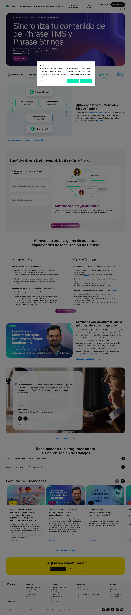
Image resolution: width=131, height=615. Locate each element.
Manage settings (45, 80)
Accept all (86, 80)
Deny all (73, 80)
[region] (66, 73)
